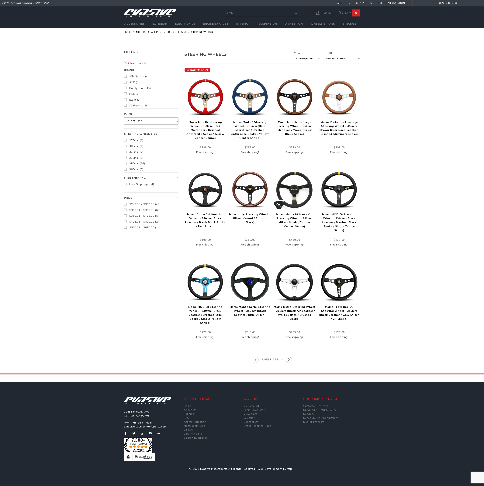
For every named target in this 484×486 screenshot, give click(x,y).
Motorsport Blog (195, 426)
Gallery (189, 430)
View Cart (250, 414)
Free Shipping (135, 178)
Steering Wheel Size (140, 134)
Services (309, 414)
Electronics (185, 24)
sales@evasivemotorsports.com (145, 426)
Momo (197, 70)
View (297, 53)
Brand (129, 70)
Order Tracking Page (257, 426)
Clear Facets (137, 63)
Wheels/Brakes (322, 24)
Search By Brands (196, 438)
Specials (350, 24)
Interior (243, 24)
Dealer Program (313, 422)
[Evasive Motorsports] (150, 13)
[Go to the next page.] (289, 360)
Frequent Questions (392, 3)
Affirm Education (195, 422)
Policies (189, 414)
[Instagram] (143, 435)
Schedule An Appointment (320, 418)
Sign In (326, 13)
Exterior (160, 24)
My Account (251, 406)
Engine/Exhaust (216, 24)
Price (128, 198)
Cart (350, 13)
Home (187, 406)
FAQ (186, 418)
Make (128, 114)
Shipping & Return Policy (320, 410)
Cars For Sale (193, 434)
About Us (343, 3)
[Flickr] (160, 435)
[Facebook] (127, 435)
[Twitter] (135, 435)
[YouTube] (152, 435)
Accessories (134, 24)
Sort (329, 53)
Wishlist (249, 418)
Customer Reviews (315, 406)
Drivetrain (294, 24)
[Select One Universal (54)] (151, 121)
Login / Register (254, 410)
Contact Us (364, 3)
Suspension (267, 24)
